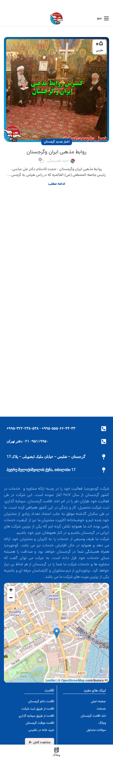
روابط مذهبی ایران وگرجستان (56, 152)
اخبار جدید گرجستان (56, 141)
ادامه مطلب (56, 184)
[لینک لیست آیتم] (36, 701)
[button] (56, 632)
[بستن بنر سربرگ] (6, 5)
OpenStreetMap (73, 680)
